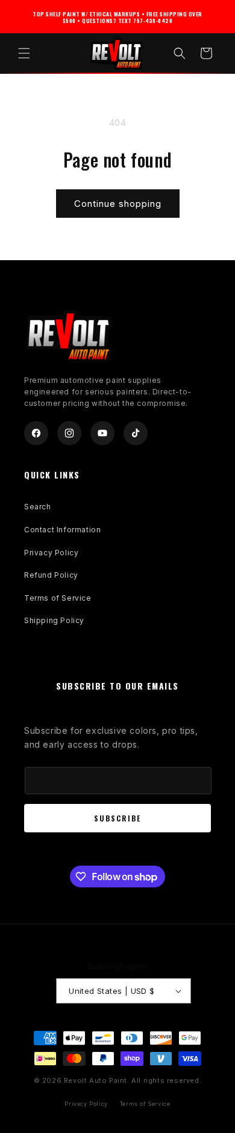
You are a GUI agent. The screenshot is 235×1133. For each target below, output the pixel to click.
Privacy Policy (51, 552)
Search (37, 506)
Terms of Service (58, 597)
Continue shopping (117, 203)
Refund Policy (51, 575)
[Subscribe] (117, 818)
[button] (24, 53)
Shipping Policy (54, 620)
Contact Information (62, 529)
